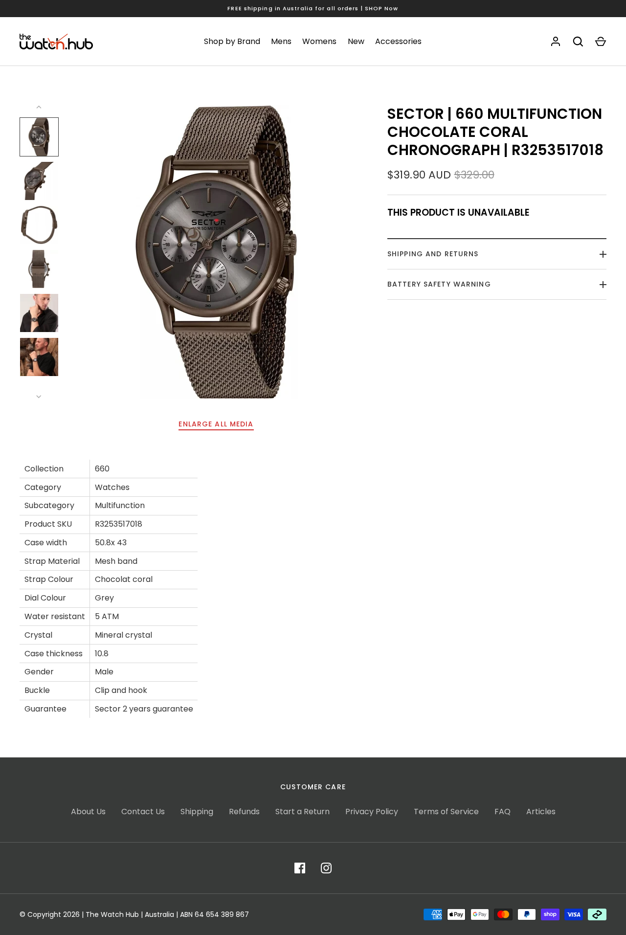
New (356, 41)
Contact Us (143, 811)
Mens (281, 41)
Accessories (398, 41)
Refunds (244, 811)
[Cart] (600, 41)
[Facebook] (300, 868)
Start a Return (302, 811)
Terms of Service (446, 811)
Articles (541, 811)
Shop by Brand (232, 41)
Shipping (196, 811)
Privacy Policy (371, 811)
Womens (319, 41)
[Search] (578, 41)
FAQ (502, 811)
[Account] (555, 41)
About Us (88, 811)
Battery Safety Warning (439, 284)
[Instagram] (326, 868)
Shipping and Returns (432, 254)
